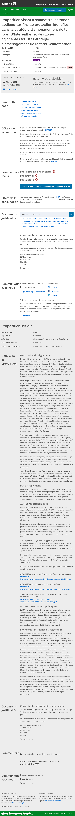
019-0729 (48, 130)
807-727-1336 (28, 269)
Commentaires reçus (30, 104)
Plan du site (27, 813)
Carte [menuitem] (24, 10)
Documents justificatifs (31, 110)
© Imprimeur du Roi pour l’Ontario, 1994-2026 (59, 813)
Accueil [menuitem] (4, 10)
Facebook (55, 291)
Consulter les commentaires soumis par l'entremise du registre (46, 186)
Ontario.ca (4, 813)
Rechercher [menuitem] (14, 10)
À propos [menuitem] (4, 13)
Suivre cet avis (12, 89)
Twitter (54, 296)
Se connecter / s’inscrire (54, 10)
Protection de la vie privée (9, 814)
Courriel (54, 287)
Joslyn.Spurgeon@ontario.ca (34, 292)
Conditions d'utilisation (26, 814)
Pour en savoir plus (18, 803)
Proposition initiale (29, 116)
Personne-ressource (15, 813)
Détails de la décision (30, 101)
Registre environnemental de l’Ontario (54, 4)
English (70, 10)
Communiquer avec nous (31, 113)
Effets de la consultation (31, 107)
